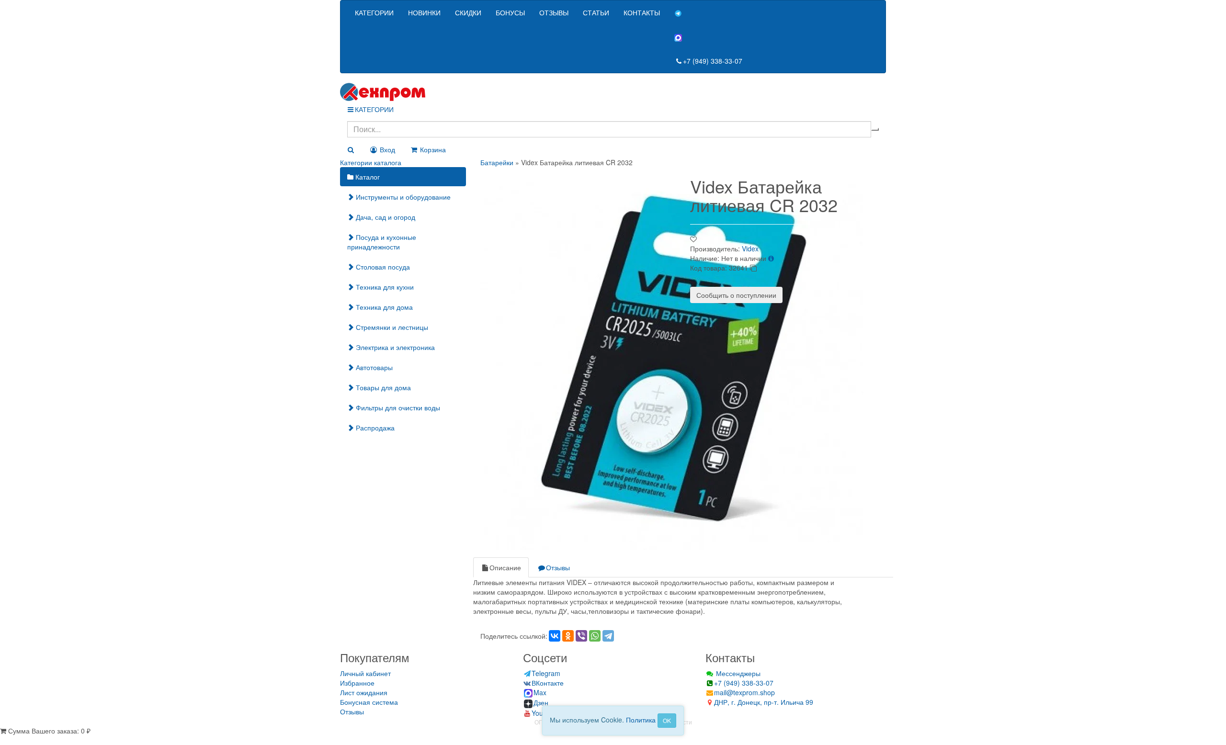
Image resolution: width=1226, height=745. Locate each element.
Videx (750, 248)
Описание (505, 567)
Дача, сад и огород (384, 217)
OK (667, 720)
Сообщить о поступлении (736, 295)
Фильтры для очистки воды (397, 407)
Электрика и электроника (394, 347)
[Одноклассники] (568, 636)
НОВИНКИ (424, 12)
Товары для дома (382, 387)
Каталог (366, 176)
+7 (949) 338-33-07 (712, 61)
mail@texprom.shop (744, 692)
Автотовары (373, 367)
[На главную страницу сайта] (613, 92)
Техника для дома (383, 307)
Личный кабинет (365, 673)
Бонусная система (369, 702)
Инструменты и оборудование (402, 197)
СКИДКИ (468, 12)
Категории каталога (370, 162)
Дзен (541, 702)
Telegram (546, 673)
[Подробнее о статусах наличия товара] (771, 258)
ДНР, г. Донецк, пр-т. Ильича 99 (763, 702)
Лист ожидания (363, 692)
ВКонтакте (548, 683)
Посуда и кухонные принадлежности (381, 241)
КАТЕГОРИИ (374, 12)
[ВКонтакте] (554, 636)
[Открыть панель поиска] (350, 149)
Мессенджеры (737, 673)
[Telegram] (608, 636)
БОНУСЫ (510, 12)
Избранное (357, 683)
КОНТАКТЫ (642, 12)
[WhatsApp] (595, 636)
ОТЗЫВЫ (553, 12)
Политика (641, 719)
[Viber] (581, 636)
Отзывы (558, 567)
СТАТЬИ (596, 12)
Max (540, 692)
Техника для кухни (384, 287)
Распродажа (374, 427)
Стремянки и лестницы (391, 327)
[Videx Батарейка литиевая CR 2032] (671, 357)
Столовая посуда (382, 266)
